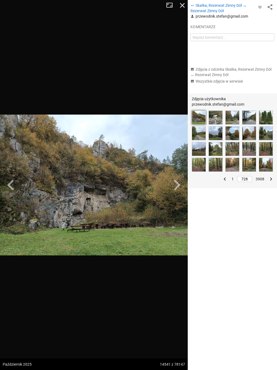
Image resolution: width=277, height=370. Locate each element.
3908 (260, 179)
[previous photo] (11, 185)
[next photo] (177, 185)
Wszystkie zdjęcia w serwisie (219, 81)
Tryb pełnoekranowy (171, 5)
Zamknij (182, 5)
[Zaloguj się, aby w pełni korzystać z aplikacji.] (260, 7)
